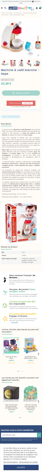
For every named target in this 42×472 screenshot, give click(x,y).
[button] (4, 354)
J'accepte (21, 467)
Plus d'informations (10, 462)
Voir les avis (14, 322)
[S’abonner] (39, 435)
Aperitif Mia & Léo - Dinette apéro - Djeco (30, 357)
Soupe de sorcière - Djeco (11, 357)
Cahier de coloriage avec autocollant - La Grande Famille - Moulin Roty (30, 407)
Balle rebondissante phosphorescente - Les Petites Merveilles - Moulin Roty (11, 407)
